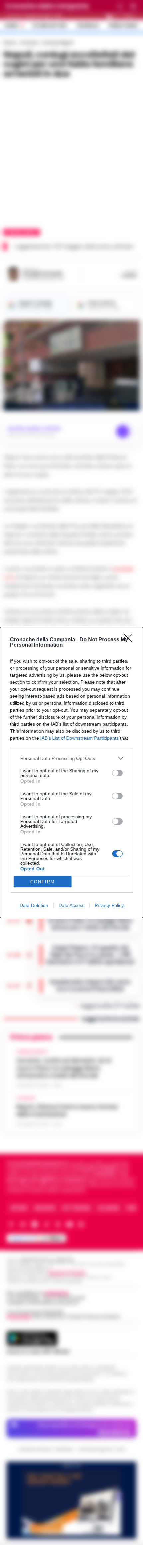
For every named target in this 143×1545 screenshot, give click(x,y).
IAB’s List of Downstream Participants (79, 738)
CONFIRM (42, 881)
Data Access (71, 905)
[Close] (130, 640)
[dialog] (71, 772)
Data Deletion (34, 905)
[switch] (117, 773)
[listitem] (71, 758)
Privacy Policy (109, 905)
